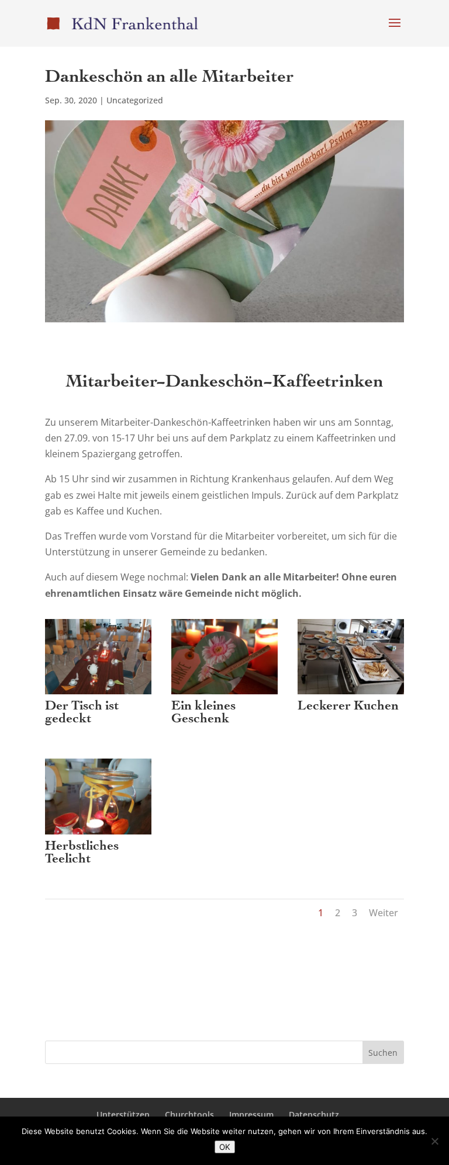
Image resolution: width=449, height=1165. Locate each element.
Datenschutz (314, 1114)
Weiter (383, 912)
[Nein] (434, 1141)
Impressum (251, 1114)
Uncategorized (134, 100)
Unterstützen (123, 1114)
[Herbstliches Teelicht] (98, 834)
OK (224, 1147)
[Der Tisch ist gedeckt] (98, 694)
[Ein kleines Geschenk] (224, 694)
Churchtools (189, 1114)
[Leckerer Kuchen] (351, 694)
